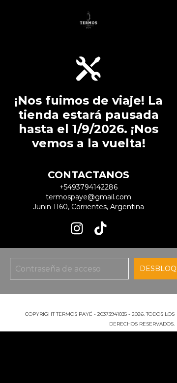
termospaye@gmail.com (88, 196)
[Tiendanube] (89, 304)
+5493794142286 (88, 187)
